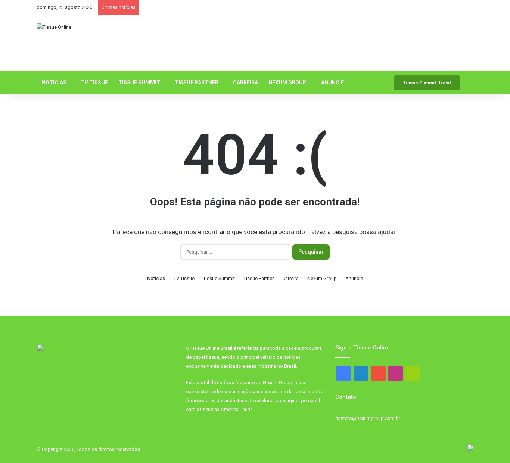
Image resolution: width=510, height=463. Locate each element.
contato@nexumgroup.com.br (367, 418)
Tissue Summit (139, 83)
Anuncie (332, 83)
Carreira (245, 83)
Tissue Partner (196, 83)
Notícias (54, 83)
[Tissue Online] (54, 27)
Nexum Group (287, 83)
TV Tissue (94, 83)
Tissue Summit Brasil (427, 83)
